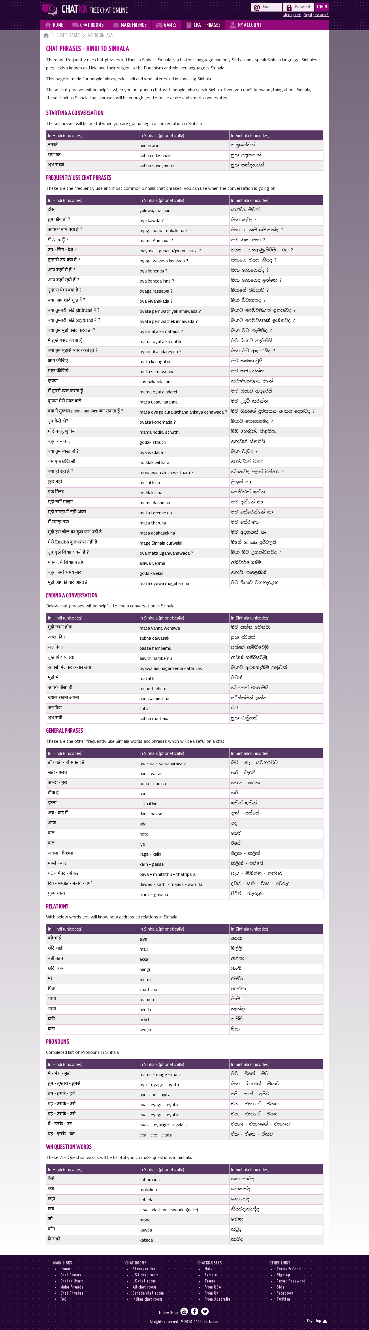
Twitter (284, 1299)
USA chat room (146, 1275)
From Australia (217, 1299)
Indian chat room (147, 1299)
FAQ (64, 1299)
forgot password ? (316, 15)
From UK (212, 1293)
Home (65, 1269)
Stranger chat (145, 1269)
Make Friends (72, 1287)
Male (209, 1269)
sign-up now (292, 15)
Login (322, 7)
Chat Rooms (71, 1275)
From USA (213, 1287)
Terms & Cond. (289, 1269)
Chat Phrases (68, 35)
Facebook (285, 1293)
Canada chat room (148, 1293)
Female (211, 1275)
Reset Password (291, 1281)
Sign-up (283, 1275)
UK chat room (144, 1281)
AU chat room (144, 1287)
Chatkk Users (72, 1281)
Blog (281, 1287)
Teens (210, 1281)
